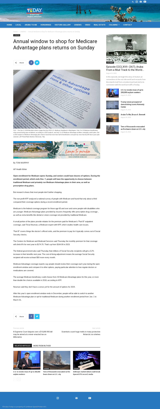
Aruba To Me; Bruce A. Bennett (133, 115)
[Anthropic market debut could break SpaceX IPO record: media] (86, 360)
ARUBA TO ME (31, 25)
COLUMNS (113, 25)
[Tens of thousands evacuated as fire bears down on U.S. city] (56, 360)
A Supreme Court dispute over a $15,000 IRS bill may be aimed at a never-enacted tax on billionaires (32, 334)
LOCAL (18, 25)
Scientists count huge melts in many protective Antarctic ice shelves (81, 333)
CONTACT (127, 25)
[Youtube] (145, 2)
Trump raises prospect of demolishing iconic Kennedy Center (132, 104)
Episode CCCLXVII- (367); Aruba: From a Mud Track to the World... (125, 68)
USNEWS (78, 25)
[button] (133, 2)
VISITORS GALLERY (63, 25)
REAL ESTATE (99, 25)
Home (15, 32)
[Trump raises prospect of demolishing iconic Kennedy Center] (112, 105)
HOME (9, 25)
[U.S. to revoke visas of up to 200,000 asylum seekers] (26, 360)
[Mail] (141, 2)
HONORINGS (45, 25)
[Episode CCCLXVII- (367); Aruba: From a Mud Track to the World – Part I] (126, 49)
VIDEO (87, 25)
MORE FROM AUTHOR (42, 346)
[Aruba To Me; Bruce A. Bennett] (112, 117)
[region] (56, 150)
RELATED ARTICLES (22, 346)
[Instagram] (136, 2)
